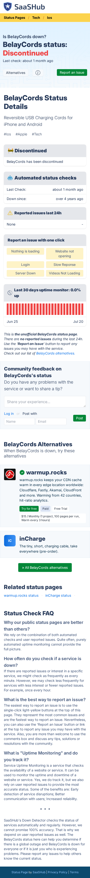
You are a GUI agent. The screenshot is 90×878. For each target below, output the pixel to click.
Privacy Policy (57, 872)
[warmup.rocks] (10, 474)
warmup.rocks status (21, 595)
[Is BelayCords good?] (37, 72)
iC (10, 541)
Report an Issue (72, 72)
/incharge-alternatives (21, 534)
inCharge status (58, 595)
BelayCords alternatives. (55, 353)
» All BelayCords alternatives (45, 567)
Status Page (20, 872)
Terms (74, 872)
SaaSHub (39, 872)
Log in (9, 413)
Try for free (29, 508)
